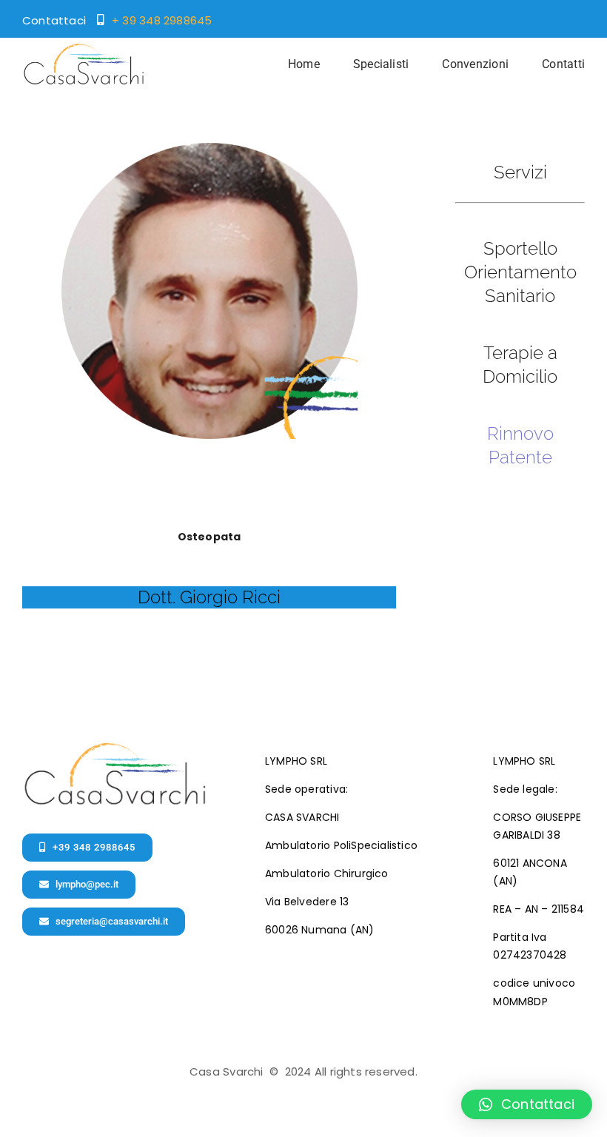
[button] (526, 1104)
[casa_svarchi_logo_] (83, 48)
